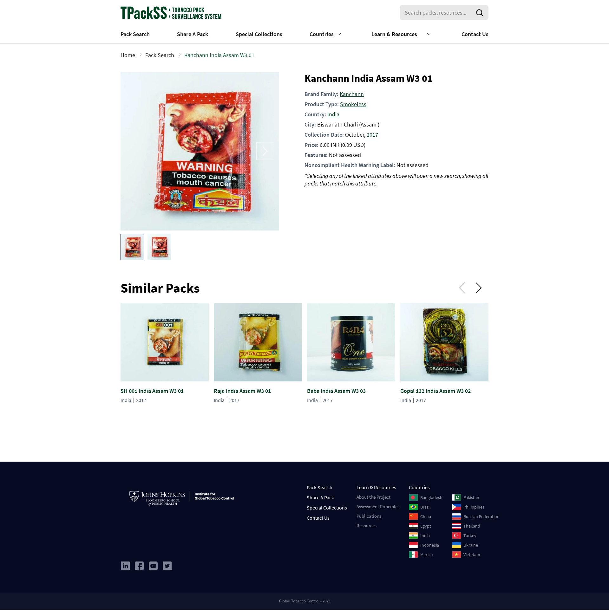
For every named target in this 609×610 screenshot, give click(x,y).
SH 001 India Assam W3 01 (152, 390)
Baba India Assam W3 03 (336, 390)
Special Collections (259, 34)
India (333, 114)
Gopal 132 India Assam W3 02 (435, 390)
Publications (369, 516)
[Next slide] (265, 151)
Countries (322, 34)
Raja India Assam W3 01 (242, 390)
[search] (480, 12)
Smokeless (353, 104)
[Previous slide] (134, 151)
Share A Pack (192, 34)
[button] (132, 247)
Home (128, 55)
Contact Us (475, 34)
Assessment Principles (378, 506)
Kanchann (352, 94)
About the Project (373, 497)
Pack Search (135, 34)
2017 (372, 134)
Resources (367, 525)
